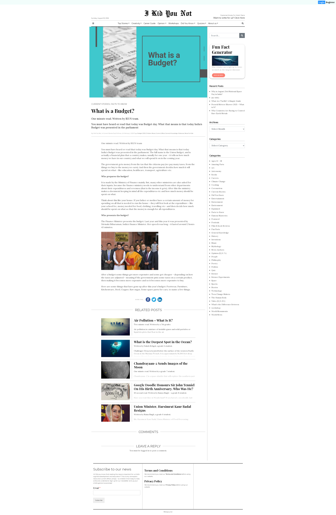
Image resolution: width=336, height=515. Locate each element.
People (214, 256)
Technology (216, 291)
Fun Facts (215, 229)
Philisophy (216, 260)
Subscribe (98, 500)
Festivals (215, 222)
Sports (214, 284)
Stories (214, 287)
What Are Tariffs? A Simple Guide (226, 101)
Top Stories (123, 23)
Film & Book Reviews (220, 226)
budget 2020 (141, 133)
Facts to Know (119, 104)
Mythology (216, 246)
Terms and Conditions (173, 474)
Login (322, 2)
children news (150, 133)
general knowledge (171, 133)
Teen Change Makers (220, 294)
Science (214, 274)
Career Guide (150, 23)
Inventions (216, 239)
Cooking (215, 185)
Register (330, 2)
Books (214, 174)
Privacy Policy (171, 485)
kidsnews (181, 133)
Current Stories (100, 104)
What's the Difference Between (225, 304)
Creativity (136, 23)
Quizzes (201, 23)
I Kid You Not (168, 13)
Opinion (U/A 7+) (218, 253)
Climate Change (218, 181)
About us (212, 23)
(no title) (215, 97)
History (214, 236)
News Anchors (217, 250)
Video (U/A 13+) (218, 301)
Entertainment (217, 198)
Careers (215, 178)
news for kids (189, 133)
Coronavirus (216, 188)
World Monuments (219, 311)
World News (216, 315)
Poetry (214, 263)
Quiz (213, 270)
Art (212, 168)
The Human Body (218, 297)
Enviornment (217, 202)
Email (96, 488)
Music (214, 243)
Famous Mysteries (219, 215)
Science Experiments (220, 277)
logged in (145, 450)
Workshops (173, 23)
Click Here (239, 18)
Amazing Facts (217, 164)
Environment (217, 205)
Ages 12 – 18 (216, 161)
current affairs (160, 133)
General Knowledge (220, 233)
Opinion (161, 23)
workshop (215, 308)
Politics (214, 267)
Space (214, 280)
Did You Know (187, 23)
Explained (215, 209)
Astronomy (216, 171)
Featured (215, 219)
